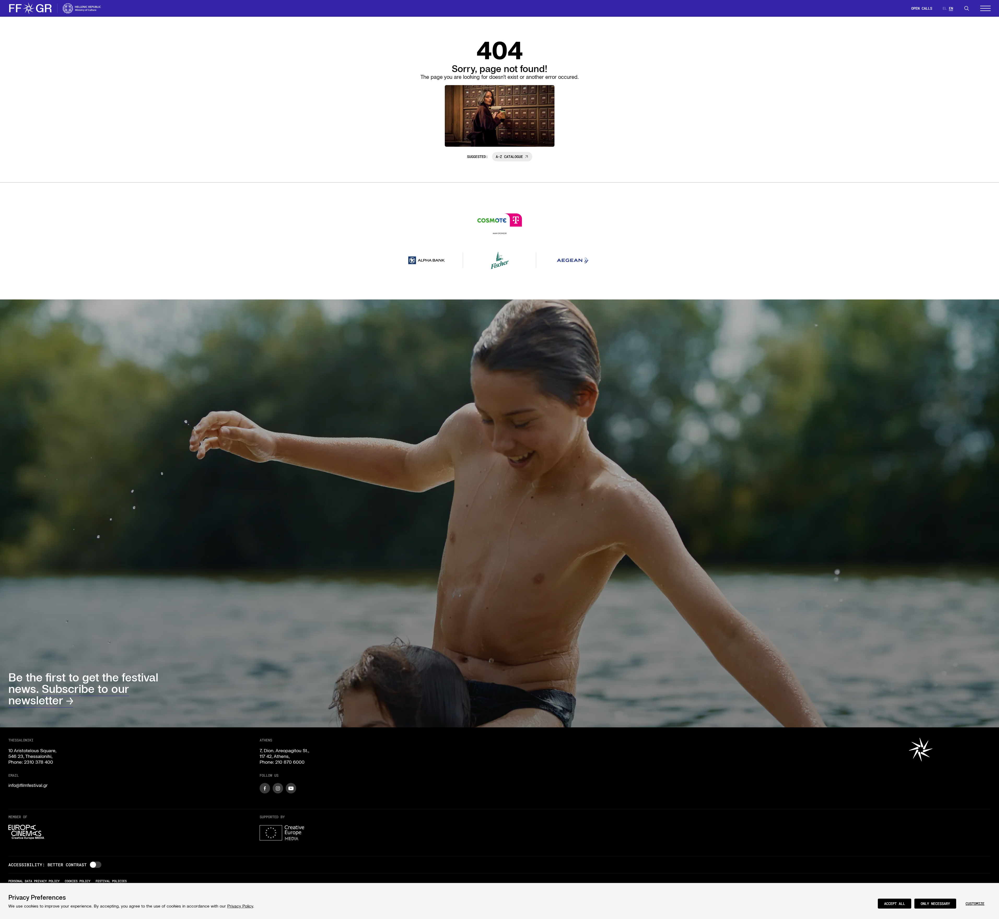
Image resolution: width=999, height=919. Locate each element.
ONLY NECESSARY (935, 903)
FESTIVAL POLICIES (111, 881)
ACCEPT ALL (894, 903)
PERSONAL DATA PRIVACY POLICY (34, 881)
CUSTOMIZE (975, 903)
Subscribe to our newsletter (68, 695)
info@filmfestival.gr (28, 785)
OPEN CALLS (921, 8)
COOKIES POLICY (77, 881)
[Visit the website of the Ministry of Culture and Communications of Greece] (82, 8)
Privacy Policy (240, 906)
